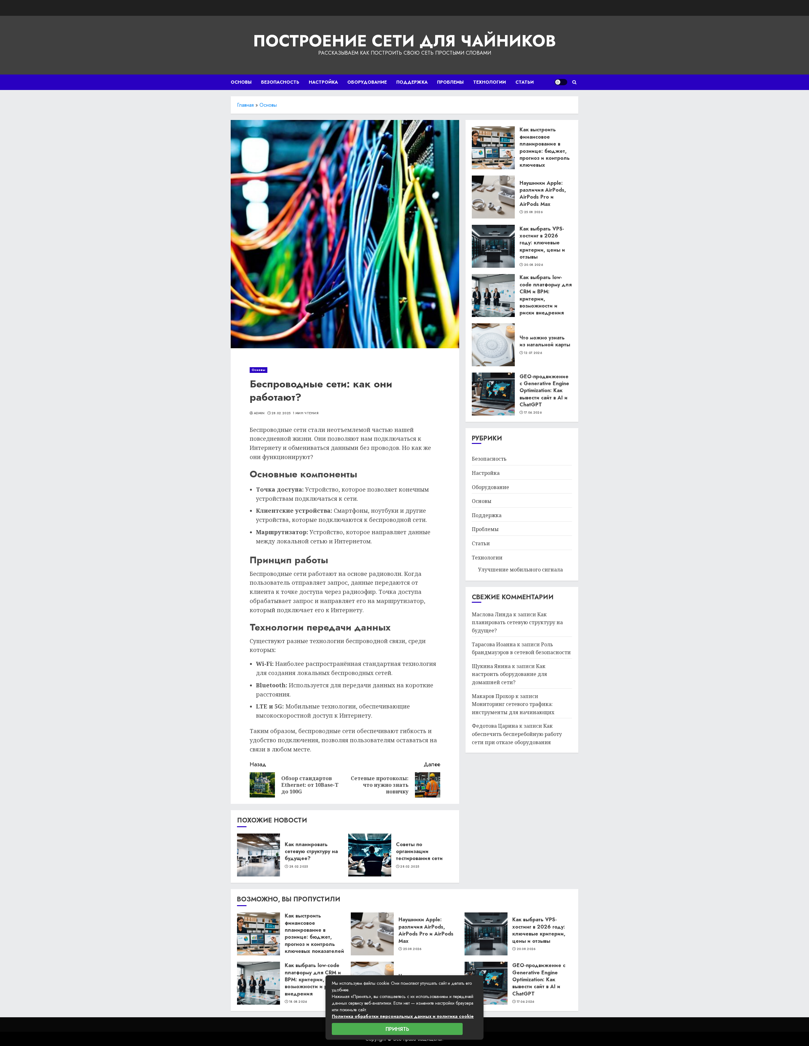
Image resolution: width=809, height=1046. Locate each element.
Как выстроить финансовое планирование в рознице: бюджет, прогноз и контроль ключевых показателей (545, 151)
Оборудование (367, 82)
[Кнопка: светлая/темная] (561, 82)
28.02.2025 (280, 413)
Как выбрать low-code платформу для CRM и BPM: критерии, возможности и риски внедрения (546, 295)
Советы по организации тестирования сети (419, 851)
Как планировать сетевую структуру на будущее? (311, 851)
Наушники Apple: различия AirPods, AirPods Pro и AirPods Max (543, 193)
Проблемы (450, 82)
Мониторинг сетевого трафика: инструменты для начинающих (513, 708)
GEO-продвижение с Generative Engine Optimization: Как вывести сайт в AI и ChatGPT (544, 390)
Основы (241, 82)
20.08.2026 (533, 265)
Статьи (524, 82)
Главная (245, 105)
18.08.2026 (298, 1002)
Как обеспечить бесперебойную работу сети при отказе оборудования (517, 733)
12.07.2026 (533, 353)
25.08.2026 (533, 212)
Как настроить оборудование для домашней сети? (509, 674)
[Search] (574, 82)
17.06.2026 (533, 412)
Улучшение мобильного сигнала (520, 569)
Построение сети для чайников (404, 40)
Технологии (489, 82)
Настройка (323, 82)
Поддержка (412, 82)
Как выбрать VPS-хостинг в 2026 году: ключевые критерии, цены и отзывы (542, 242)
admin (259, 413)
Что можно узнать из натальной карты (545, 341)
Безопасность (280, 82)
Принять (397, 1029)
